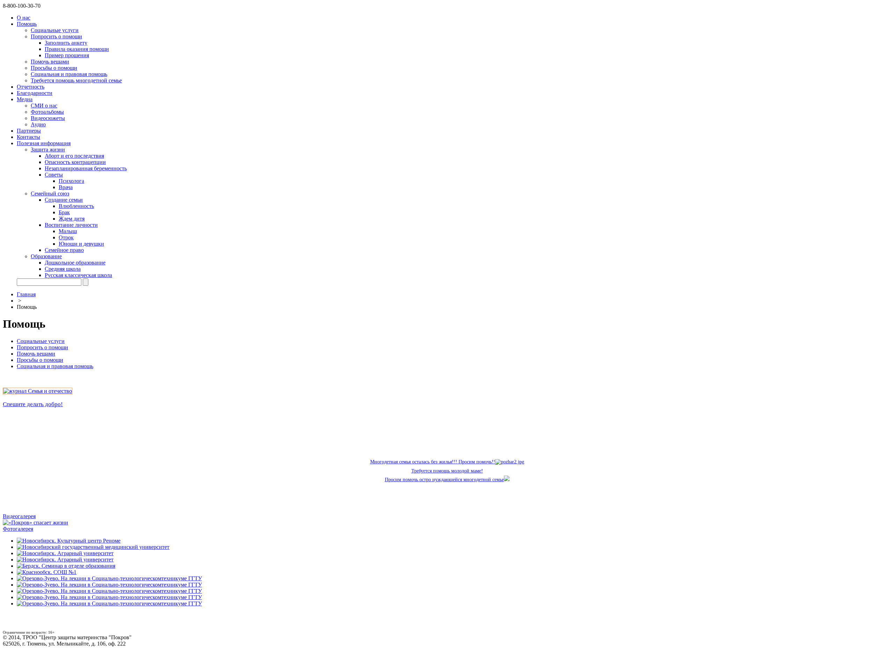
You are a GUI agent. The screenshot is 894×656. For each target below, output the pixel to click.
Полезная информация (44, 143)
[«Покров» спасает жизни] (35, 522)
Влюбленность (76, 206)
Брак (64, 212)
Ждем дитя (72, 219)
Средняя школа (63, 269)
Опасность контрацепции (75, 162)
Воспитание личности (71, 225)
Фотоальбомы (47, 112)
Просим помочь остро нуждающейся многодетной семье (444, 479)
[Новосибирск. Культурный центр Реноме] (68, 541)
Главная (26, 294)
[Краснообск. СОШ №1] (46, 572)
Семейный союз (50, 193)
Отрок (66, 237)
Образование (46, 256)
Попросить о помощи (56, 36)
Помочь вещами (50, 62)
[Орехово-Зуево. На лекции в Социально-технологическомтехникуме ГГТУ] (109, 578)
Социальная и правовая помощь (69, 74)
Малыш (68, 231)
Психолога (71, 181)
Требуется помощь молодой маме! (447, 471)
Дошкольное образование (75, 263)
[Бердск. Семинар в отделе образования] (66, 566)
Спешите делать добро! (33, 404)
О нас (23, 18)
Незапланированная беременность (86, 168)
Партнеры (29, 131)
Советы (54, 175)
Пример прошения (67, 55)
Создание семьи (64, 200)
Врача (66, 187)
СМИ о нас (44, 106)
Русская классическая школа (78, 275)
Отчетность (30, 87)
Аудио (38, 124)
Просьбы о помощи (54, 68)
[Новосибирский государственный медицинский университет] (93, 547)
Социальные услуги (55, 30)
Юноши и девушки (81, 244)
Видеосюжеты (48, 118)
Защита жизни (48, 149)
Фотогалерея (18, 529)
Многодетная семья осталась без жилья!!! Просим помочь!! (432, 461)
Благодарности (34, 93)
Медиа (24, 99)
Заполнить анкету (66, 43)
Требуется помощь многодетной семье (76, 80)
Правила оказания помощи (77, 49)
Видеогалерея (19, 516)
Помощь (27, 24)
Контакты (28, 137)
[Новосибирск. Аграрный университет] (65, 553)
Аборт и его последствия (74, 156)
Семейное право (64, 250)
